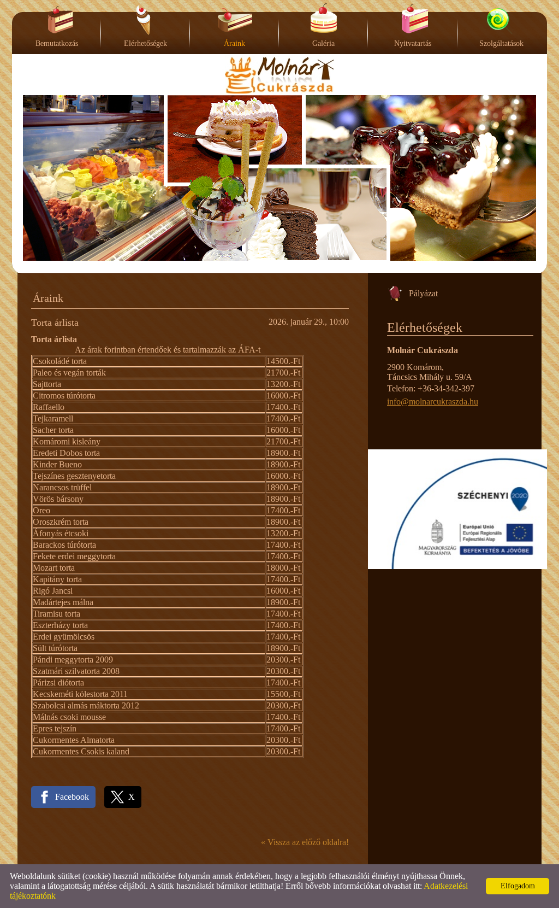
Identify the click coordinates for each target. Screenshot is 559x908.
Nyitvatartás (412, 43)
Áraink (234, 43)
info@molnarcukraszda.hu (432, 401)
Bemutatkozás (56, 43)
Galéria (323, 43)
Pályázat (423, 293)
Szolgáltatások (501, 43)
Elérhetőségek (145, 43)
